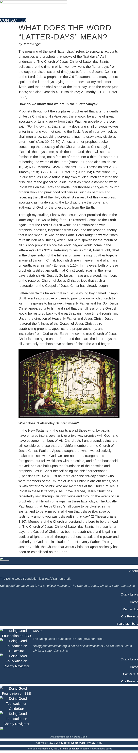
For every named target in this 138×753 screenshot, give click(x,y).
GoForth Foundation (68, 748)
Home (134, 602)
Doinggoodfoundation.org (17, 585)
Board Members (127, 623)
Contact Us (130, 609)
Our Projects (129, 616)
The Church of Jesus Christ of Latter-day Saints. (103, 585)
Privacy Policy (94, 742)
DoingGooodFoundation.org (70, 742)
